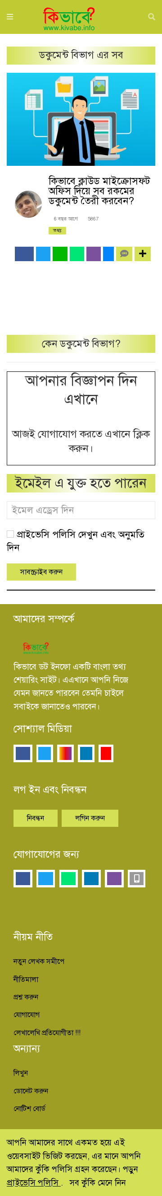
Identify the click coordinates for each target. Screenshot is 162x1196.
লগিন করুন (90, 818)
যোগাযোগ (27, 1014)
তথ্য (57, 230)
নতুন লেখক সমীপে (39, 961)
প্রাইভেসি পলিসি (34, 1182)
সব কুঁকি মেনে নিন (97, 1182)
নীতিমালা (26, 979)
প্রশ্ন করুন (26, 997)
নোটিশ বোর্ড (29, 1108)
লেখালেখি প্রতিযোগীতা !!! (47, 1032)
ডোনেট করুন (31, 1091)
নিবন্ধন (35, 818)
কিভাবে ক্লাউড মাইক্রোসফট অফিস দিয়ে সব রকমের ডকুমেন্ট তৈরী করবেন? (99, 191)
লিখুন (21, 1073)
